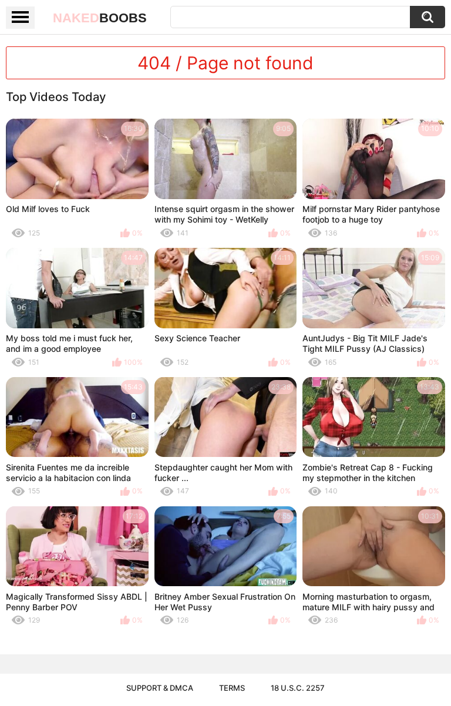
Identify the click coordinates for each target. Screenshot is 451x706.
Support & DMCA (159, 687)
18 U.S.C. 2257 (298, 687)
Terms (232, 687)
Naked (100, 18)
